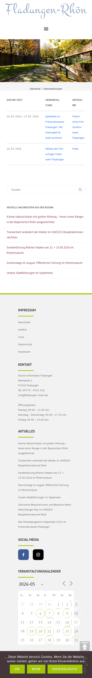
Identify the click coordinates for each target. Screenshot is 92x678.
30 (49, 604)
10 (76, 613)
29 (58, 640)
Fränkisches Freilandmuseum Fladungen (78, 127)
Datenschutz (25, 344)
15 (58, 622)
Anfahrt (22, 329)
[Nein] (86, 664)
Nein (36, 669)
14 (49, 622)
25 (23, 640)
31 (76, 640)
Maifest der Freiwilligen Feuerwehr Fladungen (54, 154)
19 (31, 631)
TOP (85, 646)
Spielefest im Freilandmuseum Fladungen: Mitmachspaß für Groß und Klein (54, 127)
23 (67, 631)
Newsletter (24, 322)
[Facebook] (23, 554)
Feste (75, 148)
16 (67, 622)
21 (49, 631)
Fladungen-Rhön (46, 9)
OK (17, 669)
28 (49, 640)
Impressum (24, 351)
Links (21, 337)
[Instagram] (38, 554)
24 (76, 631)
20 (40, 631)
